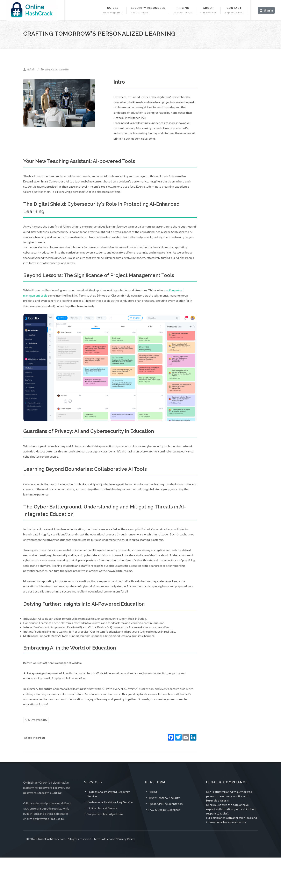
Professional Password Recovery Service (108, 794)
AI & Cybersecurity (36, 719)
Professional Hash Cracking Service (110, 802)
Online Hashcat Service (102, 808)
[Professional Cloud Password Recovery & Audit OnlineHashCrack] (32, 10)
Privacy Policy (126, 839)
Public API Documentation (166, 803)
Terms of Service (104, 839)
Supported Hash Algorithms (105, 814)
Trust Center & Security (164, 797)
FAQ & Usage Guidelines (164, 809)
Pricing (153, 791)
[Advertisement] (237, 144)
